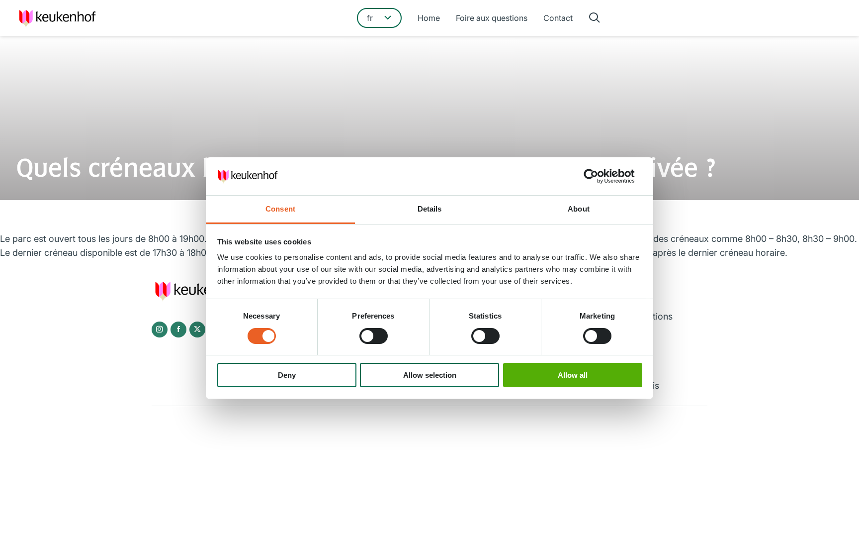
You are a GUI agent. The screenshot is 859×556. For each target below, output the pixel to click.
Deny (287, 375)
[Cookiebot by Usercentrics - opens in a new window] (598, 176)
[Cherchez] (595, 18)
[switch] (373, 336)
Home (429, 18)
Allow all (573, 375)
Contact (558, 18)
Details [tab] (430, 209)
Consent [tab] (280, 209)
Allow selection (429, 375)
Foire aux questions (491, 18)
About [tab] (579, 209)
